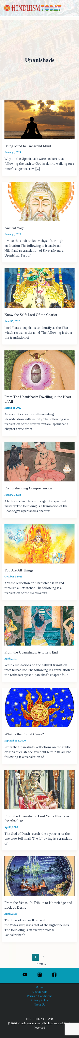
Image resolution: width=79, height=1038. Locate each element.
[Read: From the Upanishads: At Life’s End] (39, 625)
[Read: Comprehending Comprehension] (39, 461)
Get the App (39, 991)
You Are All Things (18, 570)
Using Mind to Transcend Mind (27, 146)
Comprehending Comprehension (28, 488)
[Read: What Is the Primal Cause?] (39, 707)
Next (41, 964)
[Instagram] (39, 974)
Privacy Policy (39, 1000)
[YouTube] (24, 974)
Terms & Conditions (39, 996)
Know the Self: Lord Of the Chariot (30, 315)
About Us (39, 1004)
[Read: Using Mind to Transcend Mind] (39, 119)
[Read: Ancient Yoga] (39, 201)
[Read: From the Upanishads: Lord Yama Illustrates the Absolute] (39, 789)
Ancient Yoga (14, 228)
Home (39, 987)
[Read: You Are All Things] (39, 543)
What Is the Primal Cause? (24, 734)
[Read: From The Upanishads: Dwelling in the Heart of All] (39, 370)
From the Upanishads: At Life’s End (31, 652)
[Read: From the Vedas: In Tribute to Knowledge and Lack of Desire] (39, 876)
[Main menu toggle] (73, 8)
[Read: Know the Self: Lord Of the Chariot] (39, 288)
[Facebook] (54, 974)
